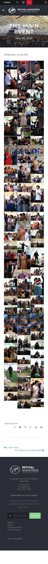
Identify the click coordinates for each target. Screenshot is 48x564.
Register (10, 522)
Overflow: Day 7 (12, 447)
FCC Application (24, 487)
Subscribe (35, 516)
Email (29, 489)
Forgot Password (14, 527)
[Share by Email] (41, 427)
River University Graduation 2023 (28, 450)
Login (9, 525)
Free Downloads (14, 530)
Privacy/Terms (24, 484)
